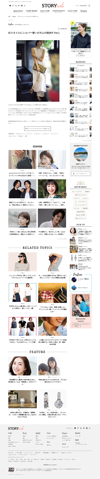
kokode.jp (10, 461)
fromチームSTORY (12, 446)
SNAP (9, 440)
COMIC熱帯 (54, 459)
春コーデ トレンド (81, 218)
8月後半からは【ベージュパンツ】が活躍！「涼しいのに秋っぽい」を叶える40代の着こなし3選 (82, 91)
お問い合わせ (37, 452)
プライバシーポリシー (23, 454)
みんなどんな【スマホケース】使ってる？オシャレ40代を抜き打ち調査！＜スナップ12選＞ (22, 175)
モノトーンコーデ (77, 191)
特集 (9, 438)
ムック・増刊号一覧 (66, 440)
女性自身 (42, 459)
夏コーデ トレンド (13, 136)
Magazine (64, 433)
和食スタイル (36, 459)
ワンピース (77, 198)
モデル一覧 (10, 452)
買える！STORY (80, 215)
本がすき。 (74, 459)
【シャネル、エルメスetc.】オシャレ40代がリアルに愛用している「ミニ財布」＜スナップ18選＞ (82, 71)
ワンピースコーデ (54, 133)
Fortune (49, 433)
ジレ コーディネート (81, 201)
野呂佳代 (85, 208)
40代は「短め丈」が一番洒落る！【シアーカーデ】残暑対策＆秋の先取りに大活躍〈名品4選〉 (81, 110)
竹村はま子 (21, 136)
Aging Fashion (81, 211)
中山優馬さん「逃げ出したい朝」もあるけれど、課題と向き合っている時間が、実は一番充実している (52, 234)
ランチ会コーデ (45, 133)
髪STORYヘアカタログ (27, 440)
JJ (8, 459)
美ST (29, 459)
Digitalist (77, 433)
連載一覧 (48, 445)
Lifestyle (38, 433)
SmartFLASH (48, 459)
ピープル (37, 442)
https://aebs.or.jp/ (48, 470)
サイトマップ (33, 454)
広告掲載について (54, 452)
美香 (26, 136)
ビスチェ (85, 198)
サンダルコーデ (37, 133)
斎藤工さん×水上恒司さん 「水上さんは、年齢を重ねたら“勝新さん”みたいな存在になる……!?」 (22, 205)
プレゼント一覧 (65, 447)
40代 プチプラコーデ (80, 195)
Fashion (10, 24)
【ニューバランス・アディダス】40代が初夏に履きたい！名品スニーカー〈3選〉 (81, 84)
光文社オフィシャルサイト (66, 452)
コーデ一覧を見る (80, 55)
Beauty (25, 433)
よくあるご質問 (18, 452)
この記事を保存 (63, 28)
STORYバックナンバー (66, 438)
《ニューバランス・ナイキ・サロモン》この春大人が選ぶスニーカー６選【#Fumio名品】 (81, 136)
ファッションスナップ (81, 205)
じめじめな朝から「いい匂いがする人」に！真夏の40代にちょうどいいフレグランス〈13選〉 (81, 97)
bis (31, 459)
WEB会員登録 (46, 452)
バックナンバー (85, 323)
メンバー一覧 (77, 436)
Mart (25, 459)
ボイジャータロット (83, 287)
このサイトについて (12, 454)
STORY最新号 (65, 436)
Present (64, 444)
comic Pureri (60, 459)
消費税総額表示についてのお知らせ (50, 464)
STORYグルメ (38, 440)
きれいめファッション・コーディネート (24, 133)
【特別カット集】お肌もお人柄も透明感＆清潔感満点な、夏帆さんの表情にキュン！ (22, 234)
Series (48, 442)
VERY (17, 459)
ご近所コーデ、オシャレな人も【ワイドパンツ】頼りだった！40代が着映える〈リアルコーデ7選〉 (82, 123)
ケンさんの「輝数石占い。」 (52, 436)
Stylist (77, 440)
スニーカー (77, 208)
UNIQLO (87, 191)
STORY (21, 459)
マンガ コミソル (67, 459)
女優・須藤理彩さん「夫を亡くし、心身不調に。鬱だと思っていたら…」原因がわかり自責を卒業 (52, 205)
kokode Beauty (16, 461)
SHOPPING (10, 444)
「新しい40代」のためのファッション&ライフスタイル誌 (19, 1)
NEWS (9, 436)
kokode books (23, 461)
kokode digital (29, 461)
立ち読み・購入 (76, 323)
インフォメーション (28, 452)
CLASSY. (12, 459)
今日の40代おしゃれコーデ (22, 24)
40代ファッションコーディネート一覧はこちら (37, 128)
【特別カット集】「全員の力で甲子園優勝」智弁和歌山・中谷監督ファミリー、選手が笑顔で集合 (81, 117)
